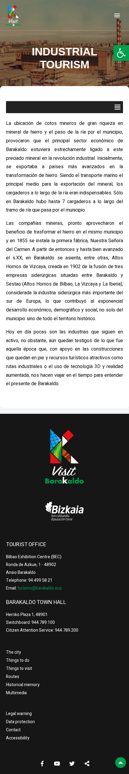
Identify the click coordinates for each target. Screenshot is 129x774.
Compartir (87, 763)
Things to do (17, 660)
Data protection (20, 722)
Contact (13, 730)
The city (13, 652)
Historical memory (23, 685)
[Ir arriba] (120, 762)
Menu (117, 15)
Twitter (72, 763)
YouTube (57, 763)
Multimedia (16, 693)
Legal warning (19, 714)
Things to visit (19, 668)
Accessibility (17, 738)
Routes (12, 677)
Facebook (42, 763)
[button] (121, 53)
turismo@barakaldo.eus (39, 588)
